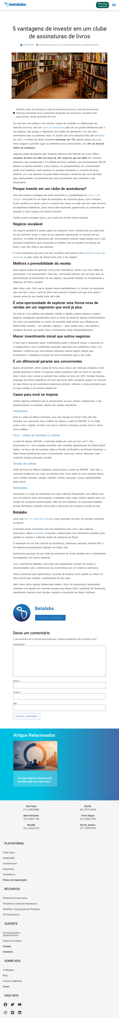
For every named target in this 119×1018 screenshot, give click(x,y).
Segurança (8, 869)
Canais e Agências (12, 981)
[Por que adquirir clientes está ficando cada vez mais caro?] (35, 756)
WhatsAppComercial (102, 5)
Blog (5, 975)
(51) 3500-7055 (88, 819)
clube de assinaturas (53, 127)
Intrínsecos (20, 411)
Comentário (19, 644)
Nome (16, 681)
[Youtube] (19, 1004)
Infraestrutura (10, 863)
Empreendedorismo (90, 45)
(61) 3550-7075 (31, 828)
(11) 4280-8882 (31, 809)
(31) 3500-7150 (31, 819)
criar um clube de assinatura (39, 518)
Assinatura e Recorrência (50, 45)
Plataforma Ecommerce (15, 898)
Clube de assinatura (71, 45)
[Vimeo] (12, 1012)
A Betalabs (8, 970)
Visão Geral (9, 852)
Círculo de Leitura (24, 463)
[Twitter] (12, 1004)
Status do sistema (12, 940)
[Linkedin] (19, 1012)
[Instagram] (5, 1012)
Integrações (9, 858)
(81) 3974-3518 (88, 809)
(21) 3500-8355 (88, 828)
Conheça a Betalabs (50, 617)
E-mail (16, 692)
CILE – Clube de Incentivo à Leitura (36, 435)
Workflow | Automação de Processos (21, 909)
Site (15, 703)
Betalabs (99, 135)
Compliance (9, 874)
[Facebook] (5, 1004)
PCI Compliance (11, 914)
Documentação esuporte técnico (11, 934)
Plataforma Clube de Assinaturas (20, 903)
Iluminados (20, 488)
